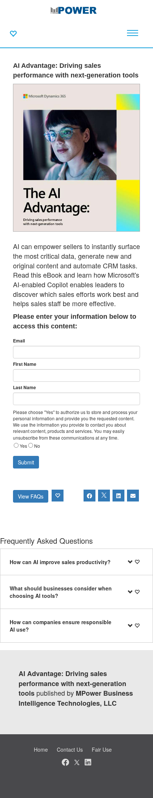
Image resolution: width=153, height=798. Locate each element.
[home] (76, 11)
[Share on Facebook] (89, 495)
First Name (24, 364)
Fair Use (102, 749)
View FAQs (30, 496)
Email (19, 341)
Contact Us (70, 749)
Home (41, 749)
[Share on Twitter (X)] (104, 495)
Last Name (24, 387)
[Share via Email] (133, 495)
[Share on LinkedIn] (118, 495)
